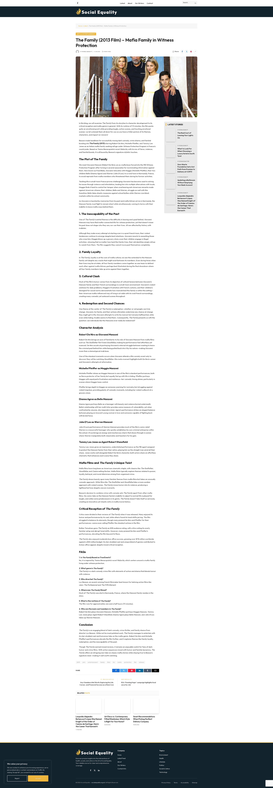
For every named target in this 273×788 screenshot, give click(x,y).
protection (127, 662)
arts (84, 662)
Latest (122, 3)
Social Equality (87, 51)
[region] (27, 772)
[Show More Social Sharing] (195, 51)
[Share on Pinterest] (191, 51)
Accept (38, 778)
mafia (120, 662)
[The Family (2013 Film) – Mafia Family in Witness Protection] (136, 86)
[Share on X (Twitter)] (187, 51)
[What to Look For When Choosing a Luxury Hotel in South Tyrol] (171, 151)
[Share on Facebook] (182, 51)
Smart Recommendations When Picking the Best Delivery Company (144, 719)
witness (141, 662)
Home (80, 26)
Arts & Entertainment (86, 34)
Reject (17, 778)
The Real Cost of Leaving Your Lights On (185, 135)
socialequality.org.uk (98, 782)
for (114, 662)
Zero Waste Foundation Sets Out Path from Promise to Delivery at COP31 (186, 168)
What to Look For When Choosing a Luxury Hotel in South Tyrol (186, 152)
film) (108, 662)
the (135, 662)
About (130, 3)
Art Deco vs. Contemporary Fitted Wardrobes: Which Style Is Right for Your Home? (117, 719)
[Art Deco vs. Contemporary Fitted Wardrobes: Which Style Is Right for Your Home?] (117, 706)
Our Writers (139, 3)
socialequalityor (184, 161)
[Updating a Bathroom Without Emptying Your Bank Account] (171, 182)
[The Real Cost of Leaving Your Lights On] (171, 135)
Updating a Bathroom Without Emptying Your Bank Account (186, 182)
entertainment (93, 662)
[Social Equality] (97, 12)
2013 (78, 662)
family (102, 662)
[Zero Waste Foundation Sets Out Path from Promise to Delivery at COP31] (171, 166)
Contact (150, 3)
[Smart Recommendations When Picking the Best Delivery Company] (146, 706)
